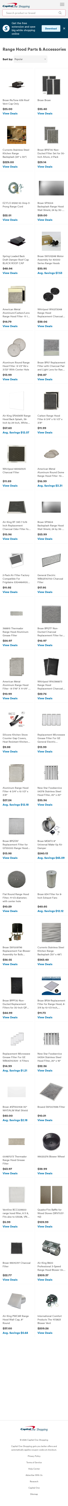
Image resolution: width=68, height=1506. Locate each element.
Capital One (34, 1487)
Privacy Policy (34, 1456)
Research (34, 1481)
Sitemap (34, 1494)
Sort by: (8, 59)
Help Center (34, 1468)
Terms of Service (34, 1462)
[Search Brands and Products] (60, 13)
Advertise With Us (34, 1475)
